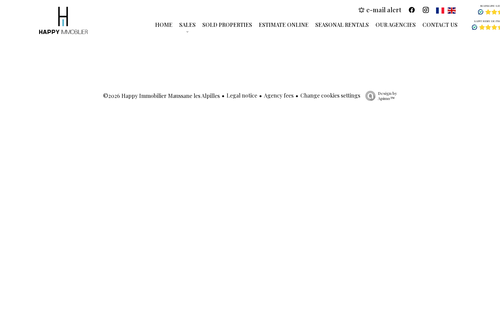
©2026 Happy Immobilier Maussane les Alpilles (161, 95)
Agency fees (279, 95)
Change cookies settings (330, 95)
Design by (387, 95)
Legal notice (242, 95)
